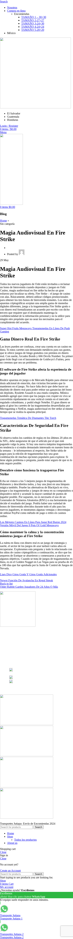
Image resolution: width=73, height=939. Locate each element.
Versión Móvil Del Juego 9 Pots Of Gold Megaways (29, 525)
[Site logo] (35, 107)
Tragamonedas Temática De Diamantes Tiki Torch (28, 417)
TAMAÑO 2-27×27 (32, 20)
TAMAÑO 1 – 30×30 (33, 17)
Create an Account (10, 870)
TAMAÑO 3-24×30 (32, 23)
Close (3, 852)
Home (3, 220)
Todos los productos (25, 839)
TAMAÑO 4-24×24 (32, 26)
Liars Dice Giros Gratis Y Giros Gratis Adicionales (28, 574)
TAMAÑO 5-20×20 (32, 29)
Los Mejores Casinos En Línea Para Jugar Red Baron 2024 (33, 522)
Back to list (6, 583)
